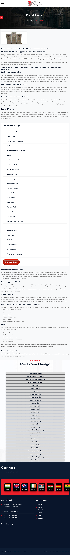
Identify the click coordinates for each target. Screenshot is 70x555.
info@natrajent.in (13, 511)
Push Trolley (11, 197)
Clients (40, 515)
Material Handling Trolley (15, 221)
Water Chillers (11, 249)
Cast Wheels (11, 136)
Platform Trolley (12, 207)
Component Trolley (13, 226)
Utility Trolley (11, 216)
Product (40, 510)
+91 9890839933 (13, 516)
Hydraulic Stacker (12, 164)
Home (31, 20)
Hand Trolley (11, 193)
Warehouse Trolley (13, 169)
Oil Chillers (10, 240)
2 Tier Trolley (11, 202)
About (40, 507)
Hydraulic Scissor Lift (14, 160)
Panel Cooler (11, 235)
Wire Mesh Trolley (12, 183)
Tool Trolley (10, 212)
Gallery (40, 513)
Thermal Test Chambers (14, 254)
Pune (31, 551)
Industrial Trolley (12, 174)
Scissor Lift (10, 155)
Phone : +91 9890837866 (11, 518)
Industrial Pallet (12, 230)
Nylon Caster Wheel (13, 132)
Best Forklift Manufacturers (16, 150)
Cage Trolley (11, 179)
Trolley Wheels (11, 146)
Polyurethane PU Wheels (15, 141)
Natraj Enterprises (16, 551)
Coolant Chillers (12, 244)
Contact (40, 518)
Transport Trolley (12, 188)
